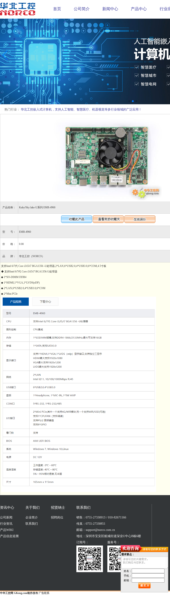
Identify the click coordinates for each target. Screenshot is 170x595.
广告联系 (44, 593)
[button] (129, 101)
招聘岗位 (57, 517)
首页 (57, 9)
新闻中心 (110, 9)
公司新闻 (6, 517)
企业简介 (31, 517)
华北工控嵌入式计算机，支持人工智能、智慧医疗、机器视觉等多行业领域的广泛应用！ (81, 109)
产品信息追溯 (9, 536)
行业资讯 (6, 523)
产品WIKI (7, 530)
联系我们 (31, 523)
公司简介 (82, 9)
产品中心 (139, 9)
